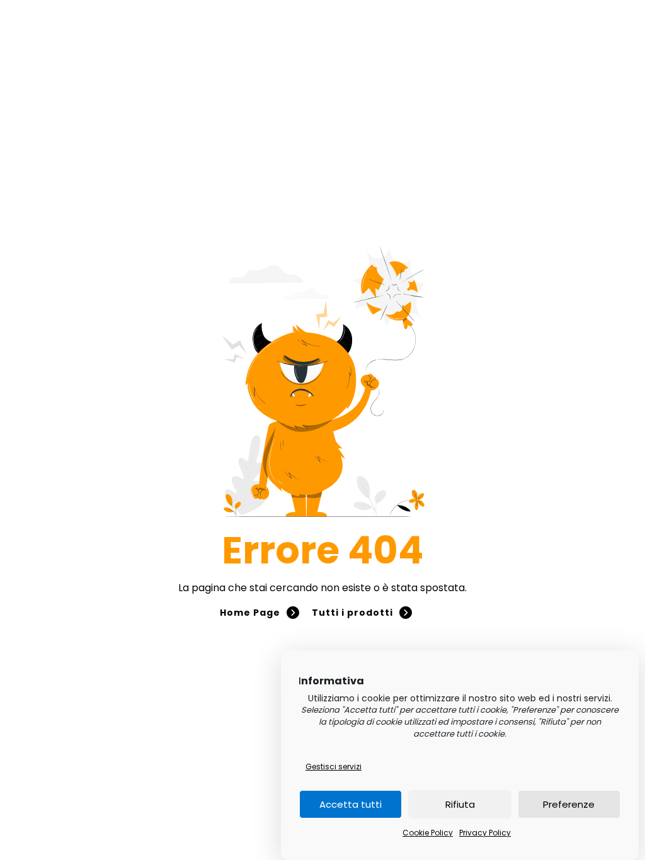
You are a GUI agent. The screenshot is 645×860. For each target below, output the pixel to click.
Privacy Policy (485, 832)
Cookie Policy (427, 832)
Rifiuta (460, 804)
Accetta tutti (350, 804)
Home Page (250, 612)
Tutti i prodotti (352, 612)
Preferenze (569, 804)
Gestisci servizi (333, 766)
